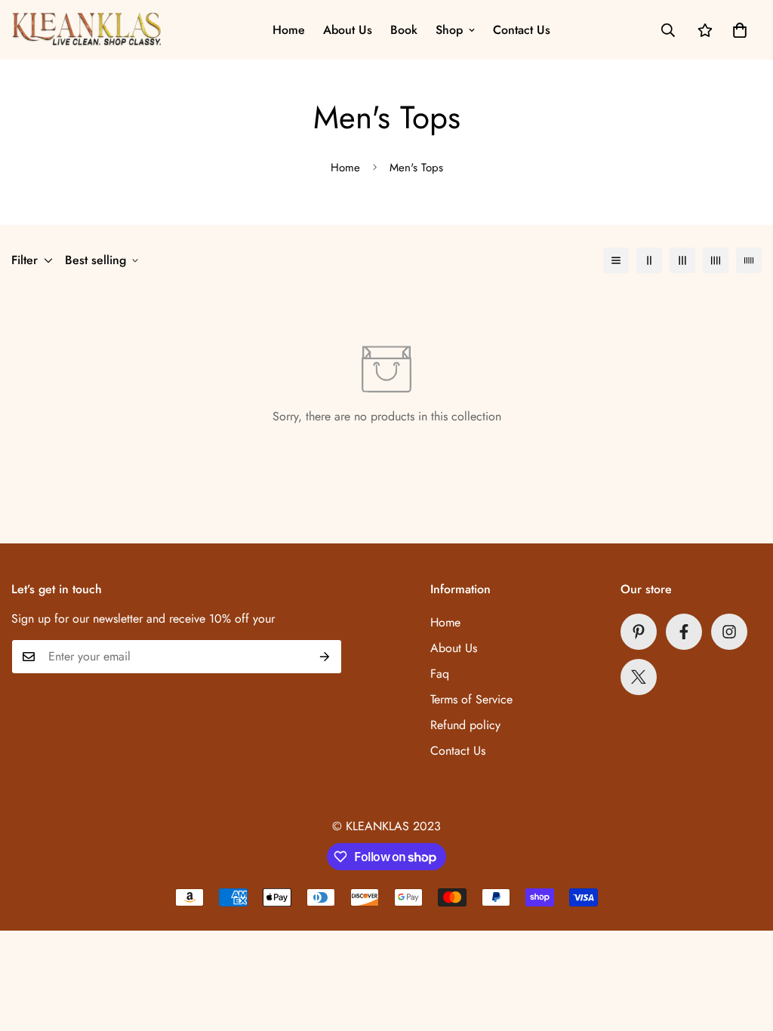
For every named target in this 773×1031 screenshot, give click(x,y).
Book (403, 29)
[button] (739, 30)
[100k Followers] (729, 632)
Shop (449, 29)
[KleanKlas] (86, 30)
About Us (347, 29)
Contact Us (521, 29)
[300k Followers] (684, 632)
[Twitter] (639, 677)
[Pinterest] (639, 632)
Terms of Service (471, 699)
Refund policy (465, 725)
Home (289, 29)
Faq (439, 673)
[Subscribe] (325, 656)
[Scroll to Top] (743, 948)
